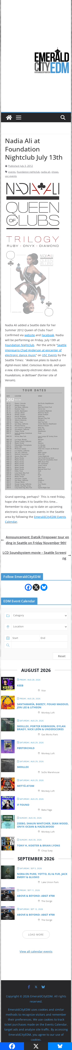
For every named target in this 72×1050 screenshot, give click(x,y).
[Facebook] (28, 587)
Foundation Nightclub (19, 345)
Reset (62, 656)
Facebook (48, 335)
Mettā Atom (25, 786)
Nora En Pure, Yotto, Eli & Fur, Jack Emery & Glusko (42, 875)
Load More (36, 934)
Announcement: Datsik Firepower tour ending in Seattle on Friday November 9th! (37, 540)
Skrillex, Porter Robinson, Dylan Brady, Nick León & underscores (41, 727)
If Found (23, 804)
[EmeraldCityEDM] (9, 117)
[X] (36, 587)
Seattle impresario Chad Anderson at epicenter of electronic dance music (35, 350)
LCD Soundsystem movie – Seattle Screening (34, 555)
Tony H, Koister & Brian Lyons (38, 845)
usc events (11, 176)
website (29, 335)
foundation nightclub (28, 172)
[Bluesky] (43, 587)
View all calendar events (36, 951)
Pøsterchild (26, 748)
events (12, 172)
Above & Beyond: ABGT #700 (36, 896)
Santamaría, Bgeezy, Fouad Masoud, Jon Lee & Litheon (43, 705)
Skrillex (23, 767)
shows (54, 172)
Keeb (20, 685)
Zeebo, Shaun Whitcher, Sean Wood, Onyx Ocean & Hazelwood (43, 825)
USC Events (49, 355)
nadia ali (45, 172)
